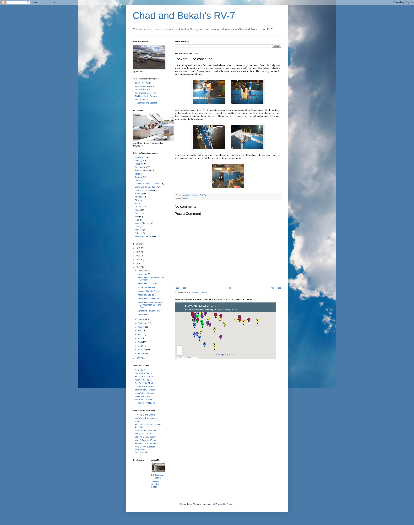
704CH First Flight (143, 83)
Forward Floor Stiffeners (147, 283)
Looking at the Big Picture (148, 291)
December (142, 270)
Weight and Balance (144, 236)
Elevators (139, 200)
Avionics (138, 233)
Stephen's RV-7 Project (145, 390)
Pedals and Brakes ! (146, 295)
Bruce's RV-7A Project (144, 376)
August (141, 327)
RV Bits (138, 421)
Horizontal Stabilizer (144, 190)
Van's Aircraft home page (146, 418)
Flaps (137, 210)
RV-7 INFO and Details (145, 415)
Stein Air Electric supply (145, 437)
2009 (138, 358)
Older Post (276, 288)
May (140, 338)
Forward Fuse (143, 315)
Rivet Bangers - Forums (145, 430)
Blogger (230, 504)
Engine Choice (141, 99)
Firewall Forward (142, 170)
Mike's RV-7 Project (143, 380)
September (143, 323)
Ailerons (138, 197)
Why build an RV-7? (144, 89)
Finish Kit (139, 164)
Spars (137, 213)
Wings (138, 161)
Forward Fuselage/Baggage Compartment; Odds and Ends (149, 304)
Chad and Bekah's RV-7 (184, 15)
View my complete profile (155, 484)
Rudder (138, 193)
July (140, 331)
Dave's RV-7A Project (144, 386)
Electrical (139, 180)
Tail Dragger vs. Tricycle (145, 93)
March (141, 346)
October (141, 319)
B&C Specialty (141, 452)
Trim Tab (139, 230)
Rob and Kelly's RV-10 (145, 403)
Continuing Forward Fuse (148, 311)
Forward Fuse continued (148, 299)
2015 (138, 248)
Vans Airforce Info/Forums (146, 440)
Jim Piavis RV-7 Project (145, 383)
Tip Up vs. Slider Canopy (146, 96)
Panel (137, 203)
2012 (138, 260)
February (142, 349)
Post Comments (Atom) (197, 292)
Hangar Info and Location (146, 103)
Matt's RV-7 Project (143, 396)
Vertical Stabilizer (142, 223)
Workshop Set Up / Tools (146, 187)
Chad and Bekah (159, 476)
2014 (138, 252)
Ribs (137, 220)
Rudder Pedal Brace (146, 287)
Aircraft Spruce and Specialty (147, 443)
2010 (138, 267)
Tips (137, 217)
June (140, 334)
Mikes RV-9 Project (143, 400)
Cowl (137, 226)
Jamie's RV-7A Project (144, 393)
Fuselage (185, 198)
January (141, 353)
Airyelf (212, 504)
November (142, 274)
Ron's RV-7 (140, 370)
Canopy (138, 177)
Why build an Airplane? (145, 86)
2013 (138, 256)
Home (228, 288)
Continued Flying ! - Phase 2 (147, 184)
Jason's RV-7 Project (144, 373)
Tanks (137, 174)
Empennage (140, 167)
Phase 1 (138, 207)
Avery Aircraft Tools (143, 433)
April (140, 342)
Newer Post (180, 288)
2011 (138, 263)
